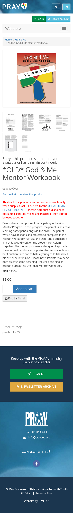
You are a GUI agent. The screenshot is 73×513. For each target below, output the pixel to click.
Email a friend (16, 298)
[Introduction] (45, 122)
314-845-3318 (39, 431)
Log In (40, 18)
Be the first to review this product (23, 194)
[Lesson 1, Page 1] (62, 122)
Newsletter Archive (38, 386)
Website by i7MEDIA (36, 501)
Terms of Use (43, 493)
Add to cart (25, 288)
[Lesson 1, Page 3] (27, 143)
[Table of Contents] (10, 122)
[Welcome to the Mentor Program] (27, 122)
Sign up (38, 374)
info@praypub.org (39, 437)
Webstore (13, 28)
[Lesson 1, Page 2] (10, 143)
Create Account (60, 18)
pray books (9, 332)
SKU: (5, 271)
